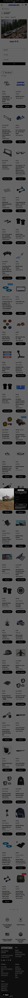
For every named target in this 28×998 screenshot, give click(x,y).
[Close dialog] (27, 489)
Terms (21, 508)
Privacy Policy (19, 508)
